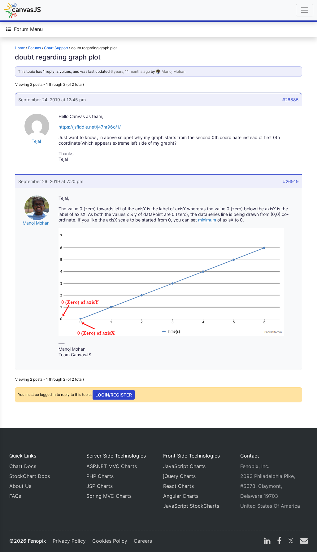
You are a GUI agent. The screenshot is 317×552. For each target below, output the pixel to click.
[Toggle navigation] (304, 10)
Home (20, 48)
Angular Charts (180, 496)
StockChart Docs (29, 476)
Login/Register (113, 394)
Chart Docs (22, 466)
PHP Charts (100, 476)
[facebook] (279, 541)
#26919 (291, 181)
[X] (290, 541)
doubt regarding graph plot (58, 57)
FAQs (15, 496)
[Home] (22, 10)
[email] (303, 541)
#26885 (290, 99)
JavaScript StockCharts (191, 506)
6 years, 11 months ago (130, 71)
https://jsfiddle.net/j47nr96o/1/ (90, 126)
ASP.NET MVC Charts (111, 466)
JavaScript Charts (184, 466)
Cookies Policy (109, 541)
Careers (143, 541)
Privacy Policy (69, 541)
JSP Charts (99, 486)
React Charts (178, 486)
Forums (34, 48)
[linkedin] (267, 541)
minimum (207, 219)
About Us (20, 486)
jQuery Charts (179, 476)
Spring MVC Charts (109, 496)
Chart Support (56, 48)
